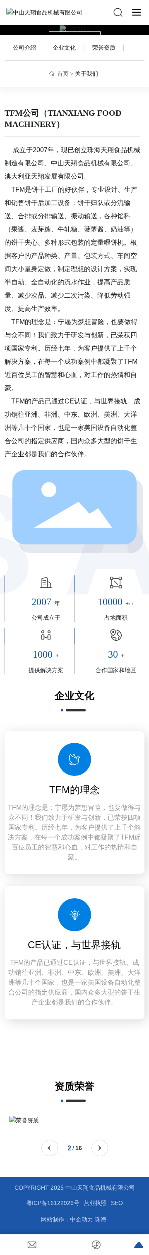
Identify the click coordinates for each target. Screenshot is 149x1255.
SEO (117, 1203)
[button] (49, 1148)
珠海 (101, 1219)
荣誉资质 (103, 47)
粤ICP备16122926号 (52, 1203)
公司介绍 (24, 47)
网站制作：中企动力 (67, 1219)
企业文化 (64, 47)
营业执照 (95, 1203)
